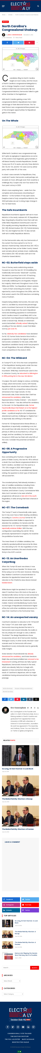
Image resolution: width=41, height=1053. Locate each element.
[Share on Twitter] (18, 43)
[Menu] (3, 6)
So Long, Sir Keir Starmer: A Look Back (17, 769)
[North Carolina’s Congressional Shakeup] (20, 59)
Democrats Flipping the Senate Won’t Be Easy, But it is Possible (26, 954)
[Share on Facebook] (7, 43)
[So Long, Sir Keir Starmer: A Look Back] (20, 755)
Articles (5, 21)
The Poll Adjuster (12, 1039)
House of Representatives (23, 688)
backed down (7, 583)
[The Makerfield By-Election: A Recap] (20, 785)
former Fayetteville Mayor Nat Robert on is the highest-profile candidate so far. (20, 408)
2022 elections (7, 688)
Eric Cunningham (15, 35)
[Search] (38, 6)
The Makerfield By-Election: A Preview (18, 829)
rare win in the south (29, 496)
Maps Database (28, 1039)
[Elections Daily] (20, 6)
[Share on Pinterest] (29, 43)
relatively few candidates (16, 334)
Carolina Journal (18, 518)
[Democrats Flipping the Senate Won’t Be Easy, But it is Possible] (7, 956)
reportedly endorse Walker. (12, 528)
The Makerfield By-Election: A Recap (17, 799)
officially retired (21, 323)
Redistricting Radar (20, 1042)
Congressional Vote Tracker (19, 1033)
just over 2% (12, 329)
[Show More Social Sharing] (37, 43)
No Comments (8, 37)
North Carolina (8, 691)
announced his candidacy (11, 397)
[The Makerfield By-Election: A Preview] (20, 816)
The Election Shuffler (19, 1036)
